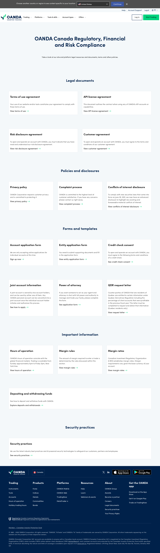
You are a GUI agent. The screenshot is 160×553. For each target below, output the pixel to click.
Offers (81, 17)
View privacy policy (19, 202)
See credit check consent (119, 262)
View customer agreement (96, 149)
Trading (26, 17)
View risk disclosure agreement (24, 149)
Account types (67, 17)
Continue (117, 4)
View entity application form (71, 259)
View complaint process (70, 204)
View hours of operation (21, 371)
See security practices (20, 456)
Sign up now (16, 259)
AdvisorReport (73, 541)
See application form (68, 305)
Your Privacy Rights (112, 513)
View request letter (116, 313)
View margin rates (116, 371)
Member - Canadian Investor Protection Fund (25, 528)
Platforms (38, 17)
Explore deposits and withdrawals (25, 406)
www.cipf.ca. (82, 544)
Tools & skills (52, 17)
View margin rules (67, 368)
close (126, 4)
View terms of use (18, 111)
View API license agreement (96, 111)
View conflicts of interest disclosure (123, 207)
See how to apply (18, 307)
